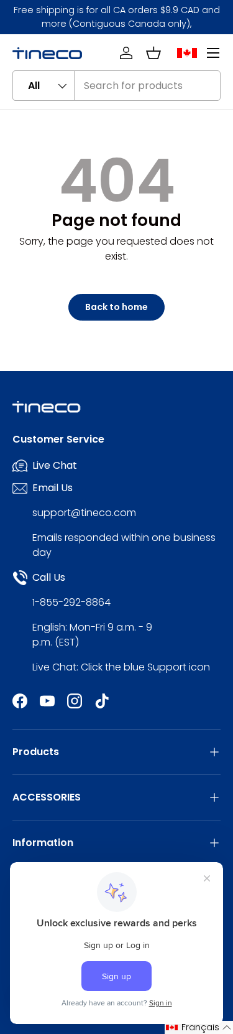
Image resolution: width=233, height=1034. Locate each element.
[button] (153, 53)
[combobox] (116, 85)
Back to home (116, 307)
